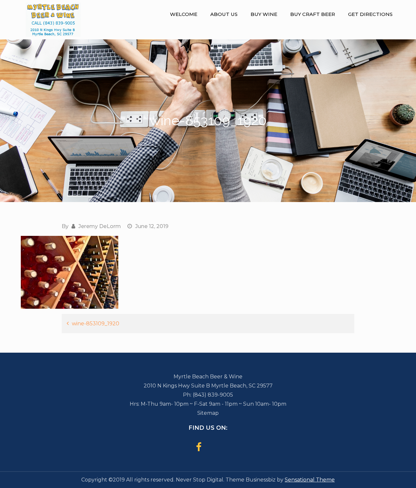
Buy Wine (264, 14)
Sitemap (208, 413)
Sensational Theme (310, 480)
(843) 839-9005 (213, 395)
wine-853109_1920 (95, 323)
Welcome (183, 14)
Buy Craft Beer (312, 14)
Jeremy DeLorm (99, 226)
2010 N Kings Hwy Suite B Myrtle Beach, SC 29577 (208, 386)
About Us (224, 14)
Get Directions (370, 14)
